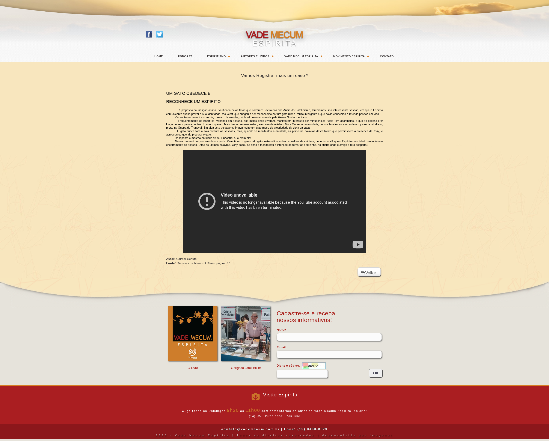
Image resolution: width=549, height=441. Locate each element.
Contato (387, 56)
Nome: (281, 330)
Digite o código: (289, 365)
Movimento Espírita (349, 56)
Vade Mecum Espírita (301, 56)
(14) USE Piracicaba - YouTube (274, 416)
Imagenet (381, 435)
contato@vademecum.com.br (250, 429)
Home (158, 56)
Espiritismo (216, 56)
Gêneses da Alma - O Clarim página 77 (203, 263)
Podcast (185, 56)
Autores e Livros (255, 56)
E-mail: (282, 347)
